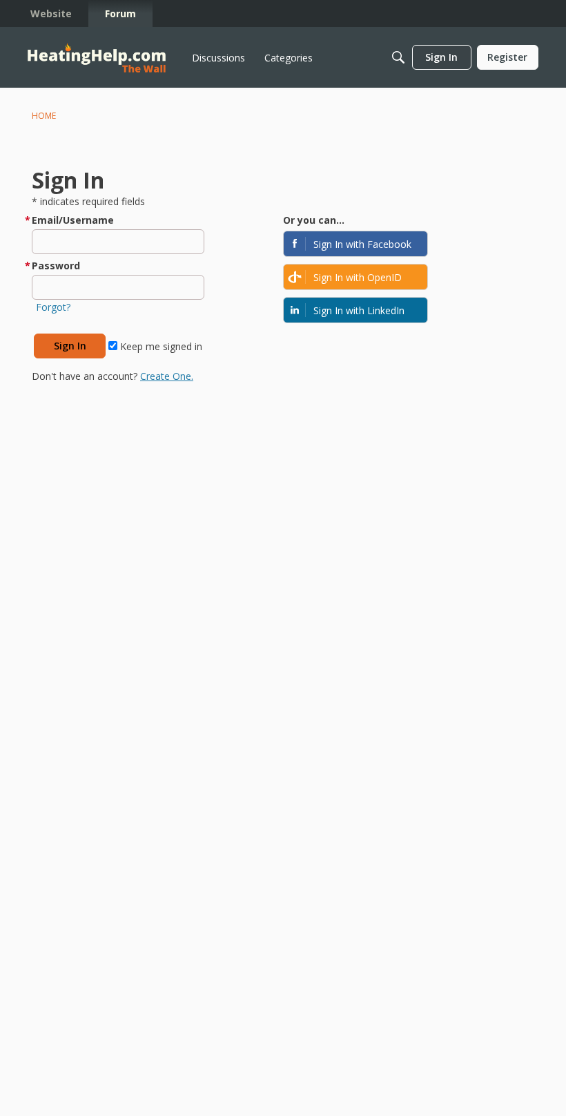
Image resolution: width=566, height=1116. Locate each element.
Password (56, 265)
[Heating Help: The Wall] (97, 58)
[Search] (398, 57)
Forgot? (53, 307)
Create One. (166, 376)
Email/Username (73, 220)
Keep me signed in (159, 346)
